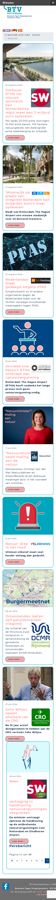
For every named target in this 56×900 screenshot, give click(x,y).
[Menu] (48, 9)
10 (37, 861)
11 (42, 861)
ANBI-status (42, 892)
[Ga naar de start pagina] (12, 860)
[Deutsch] (14, 30)
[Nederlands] (7, 30)
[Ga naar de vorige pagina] (17, 860)
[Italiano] (18, 30)
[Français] (11, 30)
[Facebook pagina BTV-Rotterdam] (6, 886)
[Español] (21, 30)
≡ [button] (53, 2)
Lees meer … (15, 138)
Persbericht (20, 846)
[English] (4, 30)
